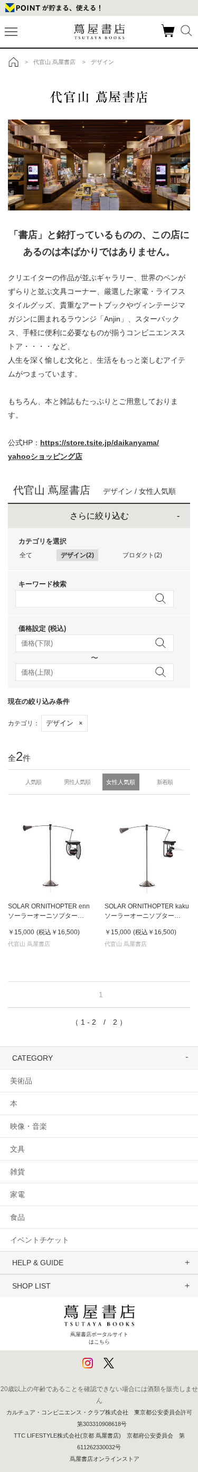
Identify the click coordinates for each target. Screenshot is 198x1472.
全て (26, 555)
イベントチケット (39, 1240)
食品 (17, 1217)
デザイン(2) (77, 555)
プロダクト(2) (142, 555)
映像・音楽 (28, 1126)
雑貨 (17, 1171)
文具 (17, 1149)
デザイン (64, 723)
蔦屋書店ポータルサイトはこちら (99, 1338)
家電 (17, 1194)
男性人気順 (77, 782)
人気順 (33, 782)
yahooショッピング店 (45, 456)
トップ (14, 62)
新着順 (165, 782)
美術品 (21, 1081)
